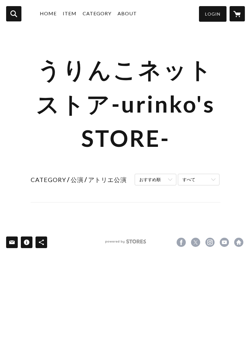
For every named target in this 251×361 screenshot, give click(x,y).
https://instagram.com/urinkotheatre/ (210, 242)
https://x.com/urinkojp (195, 242)
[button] (213, 14)
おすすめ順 (150, 179)
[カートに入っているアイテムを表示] (237, 13)
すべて (188, 179)
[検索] (13, 13)
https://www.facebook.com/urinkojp (181, 242)
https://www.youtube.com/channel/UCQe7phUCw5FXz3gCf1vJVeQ (224, 242)
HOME (48, 13)
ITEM (70, 13)
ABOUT (127, 13)
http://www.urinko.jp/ (238, 242)
